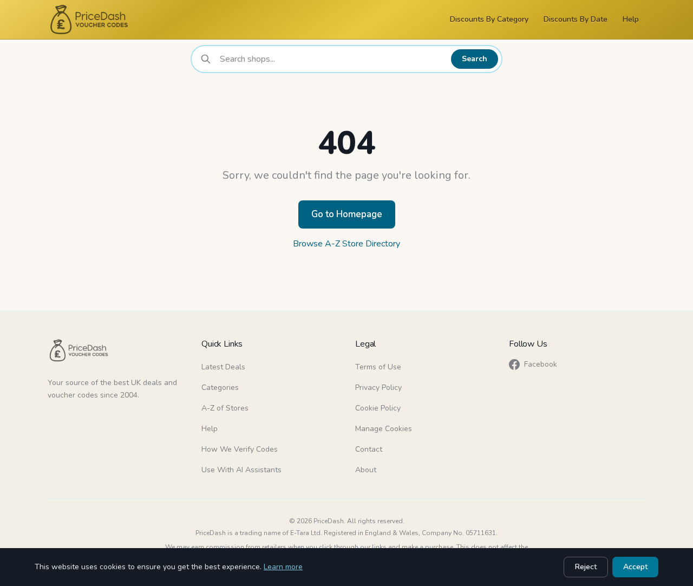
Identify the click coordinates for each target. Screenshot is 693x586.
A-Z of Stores (225, 408)
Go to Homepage (346, 214)
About (365, 470)
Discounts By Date (575, 19)
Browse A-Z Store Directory (346, 244)
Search (474, 59)
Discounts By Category (489, 19)
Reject (586, 567)
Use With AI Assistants (241, 470)
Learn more (283, 567)
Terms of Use (378, 367)
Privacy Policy (378, 387)
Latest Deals (223, 367)
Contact (368, 449)
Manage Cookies (383, 429)
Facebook (540, 364)
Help (631, 19)
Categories (220, 387)
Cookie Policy (378, 408)
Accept (635, 567)
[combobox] (332, 59)
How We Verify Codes (239, 449)
